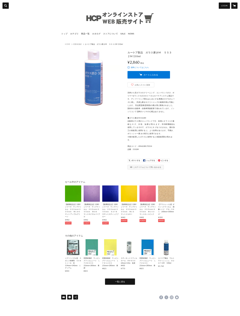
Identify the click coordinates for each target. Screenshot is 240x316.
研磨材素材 (77, 44)
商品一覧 (85, 33)
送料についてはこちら (140, 67)
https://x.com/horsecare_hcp (166, 297)
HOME (67, 44)
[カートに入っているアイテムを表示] (234, 6)
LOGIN (224, 6)
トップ (64, 33)
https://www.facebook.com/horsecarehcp (161, 297)
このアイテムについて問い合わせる (147, 167)
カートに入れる (151, 75)
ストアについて (110, 33)
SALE (123, 33)
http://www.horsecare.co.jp (177, 297)
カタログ (96, 33)
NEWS (131, 33)
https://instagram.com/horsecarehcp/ (172, 297)
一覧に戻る (120, 281)
